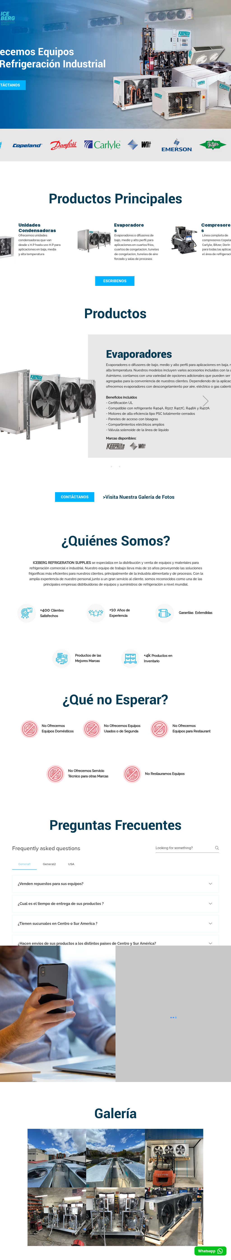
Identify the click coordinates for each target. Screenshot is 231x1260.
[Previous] (25, 401)
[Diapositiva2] (115, 466)
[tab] (24, 864)
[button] (20, 909)
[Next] (205, 401)
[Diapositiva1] (111, 466)
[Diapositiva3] (119, 466)
